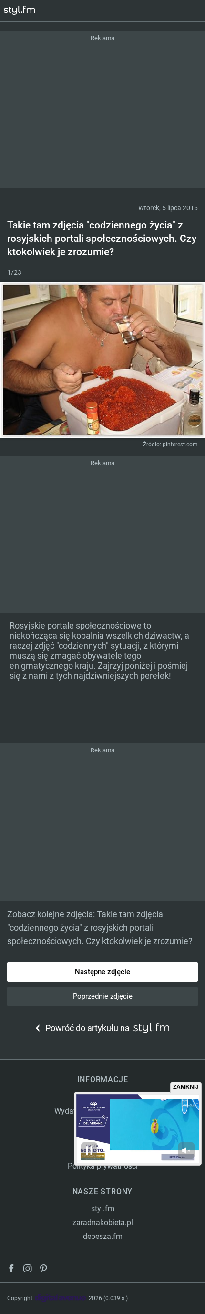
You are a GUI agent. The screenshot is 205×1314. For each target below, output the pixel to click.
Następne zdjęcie (102, 971)
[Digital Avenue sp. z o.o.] (60, 1298)
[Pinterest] (44, 1269)
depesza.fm (103, 1236)
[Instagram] (27, 1269)
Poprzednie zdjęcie (103, 996)
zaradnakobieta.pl (102, 1222)
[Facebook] (11, 1269)
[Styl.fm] (25, 10)
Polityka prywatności (103, 1166)
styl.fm (102, 1208)
